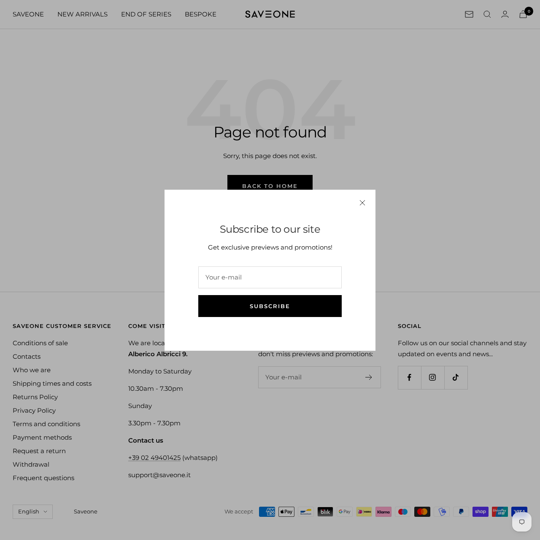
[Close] (362, 203)
